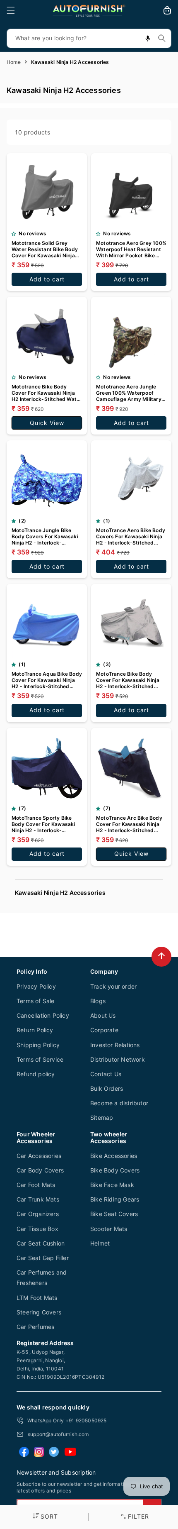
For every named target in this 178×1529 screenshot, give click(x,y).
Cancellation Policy (43, 1015)
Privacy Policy (36, 986)
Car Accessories (39, 1155)
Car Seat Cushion (41, 1243)
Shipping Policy (38, 1044)
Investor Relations (115, 1044)
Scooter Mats (108, 1228)
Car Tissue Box (37, 1228)
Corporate (104, 1029)
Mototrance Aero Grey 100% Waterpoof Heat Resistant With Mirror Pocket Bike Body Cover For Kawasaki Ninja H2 (131, 249)
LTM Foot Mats (37, 1297)
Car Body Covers (40, 1170)
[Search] (162, 38)
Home (14, 62)
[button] (11, 10)
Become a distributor (119, 1102)
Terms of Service (40, 1059)
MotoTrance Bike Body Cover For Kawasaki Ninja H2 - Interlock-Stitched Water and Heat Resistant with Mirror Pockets (128, 680)
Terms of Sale (36, 1000)
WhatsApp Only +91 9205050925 (67, 1420)
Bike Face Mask (112, 1184)
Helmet (100, 1243)
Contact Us (105, 1073)
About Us (103, 1015)
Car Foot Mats (36, 1184)
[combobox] (89, 38)
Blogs (98, 1000)
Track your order (113, 986)
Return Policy (35, 1029)
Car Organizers (38, 1213)
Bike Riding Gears (114, 1199)
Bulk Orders (106, 1088)
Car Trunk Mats (38, 1199)
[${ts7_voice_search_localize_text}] (148, 38)
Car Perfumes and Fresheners (42, 1277)
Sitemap (101, 1117)
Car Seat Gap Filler (43, 1257)
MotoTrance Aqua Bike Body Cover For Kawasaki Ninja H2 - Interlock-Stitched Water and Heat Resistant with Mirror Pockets (47, 680)
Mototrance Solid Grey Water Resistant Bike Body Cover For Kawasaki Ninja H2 (45, 249)
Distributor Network (117, 1059)
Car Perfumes (35, 1326)
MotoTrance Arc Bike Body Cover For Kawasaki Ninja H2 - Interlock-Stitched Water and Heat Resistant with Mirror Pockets (129, 824)
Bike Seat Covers (114, 1213)
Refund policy (36, 1073)
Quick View (47, 422)
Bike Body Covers (115, 1170)
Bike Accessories (113, 1155)
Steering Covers (39, 1312)
